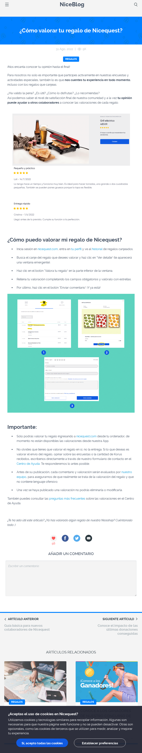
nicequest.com (48, 249)
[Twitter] (76, 538)
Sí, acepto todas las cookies (42, 743)
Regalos (71, 58)
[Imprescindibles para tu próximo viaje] (35, 681)
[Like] (53, 538)
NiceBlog (72, 5)
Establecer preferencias (100, 743)
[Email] (88, 538)
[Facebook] (65, 538)
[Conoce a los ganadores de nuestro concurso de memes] (107, 681)
